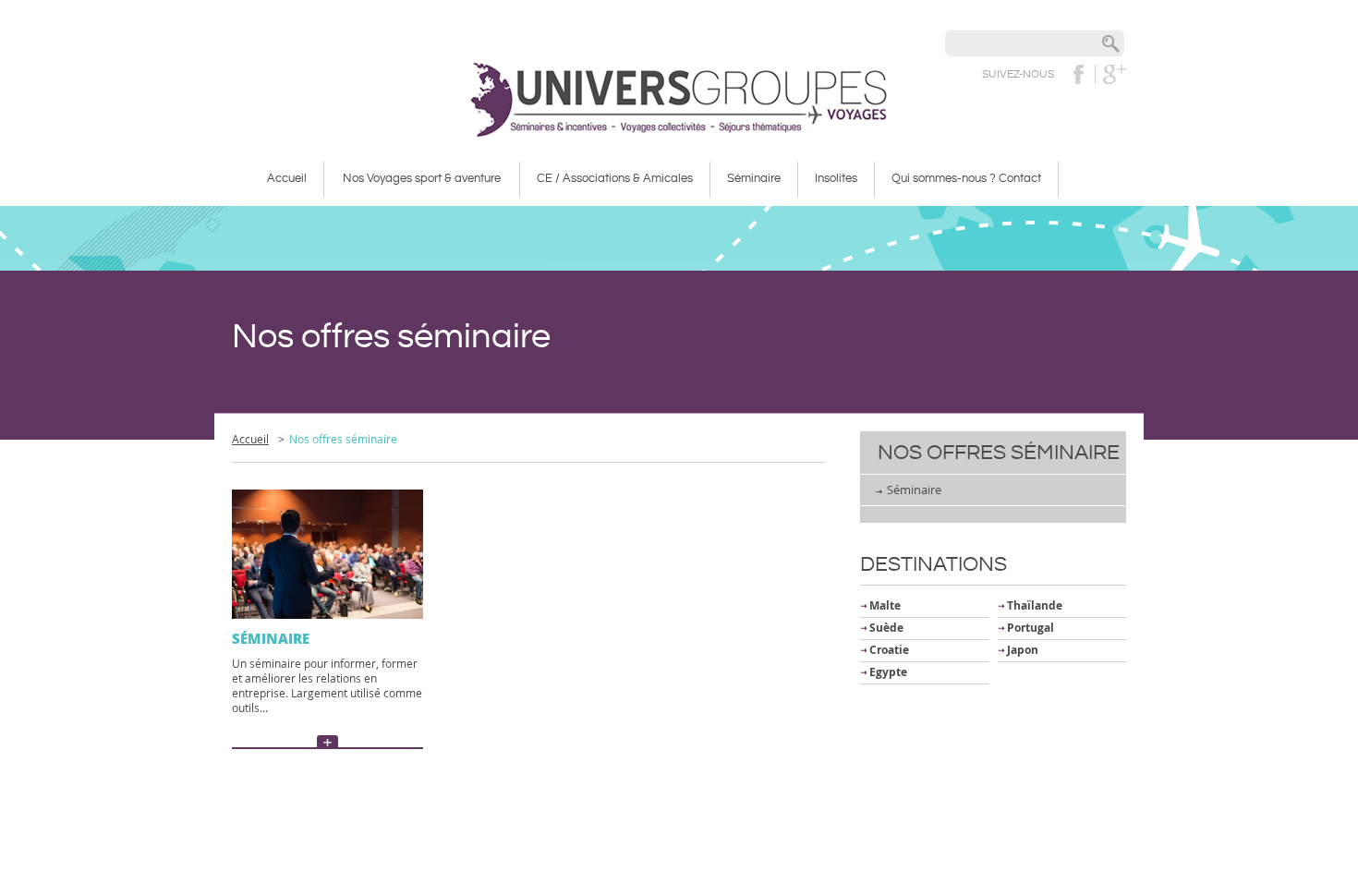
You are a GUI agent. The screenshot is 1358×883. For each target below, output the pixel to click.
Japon (1022, 650)
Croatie (889, 650)
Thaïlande (1034, 605)
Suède (886, 627)
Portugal (1030, 627)
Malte (885, 605)
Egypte (888, 672)
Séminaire (914, 489)
